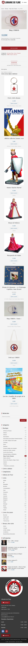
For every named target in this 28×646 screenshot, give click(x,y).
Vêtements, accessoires (9, 465)
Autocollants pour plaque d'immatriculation (12, 438)
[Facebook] (3, 631)
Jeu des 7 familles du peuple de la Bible (14, 397)
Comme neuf (6, 517)
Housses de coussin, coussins (9, 450)
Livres (4, 478)
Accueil (2, 8)
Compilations (7, 472)
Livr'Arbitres (5, 532)
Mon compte (7, 639)
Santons (5, 462)
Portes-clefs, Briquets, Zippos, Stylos (14, 105)
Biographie (5, 484)
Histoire (5, 494)
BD (3, 482)
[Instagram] (6, 631)
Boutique (6, 8)
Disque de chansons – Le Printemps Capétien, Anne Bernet (14, 288)
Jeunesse (5, 496)
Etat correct (6, 519)
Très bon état (6, 520)
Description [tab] (14, 62)
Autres (4, 526)
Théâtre (5, 507)
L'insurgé (5, 528)
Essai (4, 490)
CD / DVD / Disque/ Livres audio (10, 299)
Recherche (23, 420)
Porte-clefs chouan (14, 98)
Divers (14, 365)
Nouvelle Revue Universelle (9, 534)
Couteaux (5, 442)
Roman (4, 505)
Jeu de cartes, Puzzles (14, 406)
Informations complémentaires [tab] (14, 65)
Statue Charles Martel (14, 187)
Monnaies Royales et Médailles (9, 454)
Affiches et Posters (10, 146)
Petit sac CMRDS (14, 357)
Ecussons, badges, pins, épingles (10, 448)
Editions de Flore (8, 475)
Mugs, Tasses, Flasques (13, 8)
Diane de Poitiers (14, 223)
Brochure (5, 486)
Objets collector (13, 54)
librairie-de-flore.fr (12, 641)
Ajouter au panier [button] (14, 103)
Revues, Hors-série (8, 524)
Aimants (5, 432)
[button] (25, 12)
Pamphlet (5, 500)
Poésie (4, 502)
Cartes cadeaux (7, 469)
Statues (14, 195)
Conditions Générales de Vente (15, 639)
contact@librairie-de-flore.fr (7, 616)
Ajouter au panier (14, 48)
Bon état (5, 515)
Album (4, 480)
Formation (5, 492)
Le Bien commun (6, 530)
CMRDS (8, 54)
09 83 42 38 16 (4, 615)
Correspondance (6, 488)
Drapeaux (5, 446)
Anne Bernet (14, 292)
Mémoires (5, 498)
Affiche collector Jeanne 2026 (14, 138)
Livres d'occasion (8, 512)
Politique (5, 504)
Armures (5, 434)
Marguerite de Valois (14, 255)
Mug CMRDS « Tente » (14, 318)
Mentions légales (24, 639)
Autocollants (6, 436)
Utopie (4, 509)
